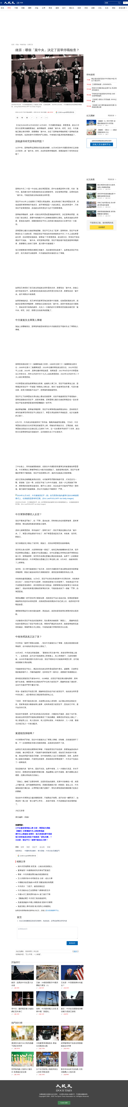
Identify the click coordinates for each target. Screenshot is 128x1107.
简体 (21, 2)
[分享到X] (27, 118)
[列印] (37, 118)
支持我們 (101, 227)
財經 (79, 8)
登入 (125, 2)
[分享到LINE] (22, 118)
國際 (29, 8)
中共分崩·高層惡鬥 (53, 851)
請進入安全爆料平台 (102, 144)
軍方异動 (41, 851)
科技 (86, 8)
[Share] (12, 988)
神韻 (113, 8)
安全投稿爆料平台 (52, 910)
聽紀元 (71, 8)
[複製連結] (32, 118)
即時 (9, 8)
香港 (50, 8)
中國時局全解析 (30, 851)
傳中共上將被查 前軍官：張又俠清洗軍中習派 (33, 834)
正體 (18, 2)
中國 (16, 8)
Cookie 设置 (64, 1103)
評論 (36, 8)
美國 (22, 8)
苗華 (22, 847)
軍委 (28, 847)
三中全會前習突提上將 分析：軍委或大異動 (32, 828)
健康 (57, 8)
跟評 (76, 951)
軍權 (48, 847)
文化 (100, 8)
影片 (64, 8)
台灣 (43, 8)
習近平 (34, 847)
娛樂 (93, 8)
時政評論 (23, 44)
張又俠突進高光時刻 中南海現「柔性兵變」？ (33, 837)
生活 (106, 8)
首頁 (2, 8)
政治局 (42, 847)
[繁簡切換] (46, 118)
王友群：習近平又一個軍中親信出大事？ (31, 840)
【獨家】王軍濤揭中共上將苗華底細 (29, 831)
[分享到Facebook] (17, 118)
